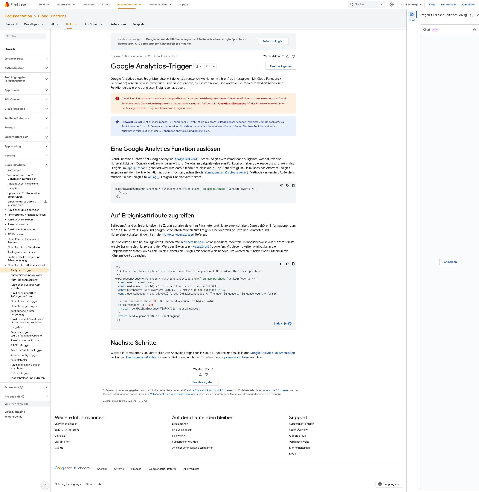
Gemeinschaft (158, 4)
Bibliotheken (62, 441)
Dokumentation (127, 4)
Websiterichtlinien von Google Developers (174, 394)
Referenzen (118, 24)
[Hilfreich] (288, 56)
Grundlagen (31, 24)
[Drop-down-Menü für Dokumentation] (141, 4)
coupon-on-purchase (234, 357)
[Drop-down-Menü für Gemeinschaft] (171, 4)
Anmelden (468, 4)
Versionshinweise (299, 441)
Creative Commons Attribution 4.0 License (208, 390)
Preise (106, 4)
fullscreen (471, 15)
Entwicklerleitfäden (66, 423)
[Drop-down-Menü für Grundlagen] (43, 24)
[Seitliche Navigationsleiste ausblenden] (45, 485)
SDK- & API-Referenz (67, 429)
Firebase (115, 56)
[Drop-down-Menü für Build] (49, 4)
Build (42, 4)
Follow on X (178, 435)
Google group (297, 435)
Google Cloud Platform (162, 468)
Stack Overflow (298, 429)
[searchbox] (25, 36)
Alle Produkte (191, 468)
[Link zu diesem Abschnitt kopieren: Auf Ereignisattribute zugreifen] (198, 216)
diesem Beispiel (194, 242)
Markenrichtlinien (299, 447)
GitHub (59, 447)
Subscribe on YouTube (185, 441)
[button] (22, 58)
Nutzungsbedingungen (69, 484)
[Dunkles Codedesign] (287, 185)
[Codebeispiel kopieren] (293, 185)
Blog (432, 4)
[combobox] (366, 4)
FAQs (292, 453)
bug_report (465, 15)
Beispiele (138, 24)
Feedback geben (281, 66)
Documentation (18, 16)
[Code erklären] (281, 185)
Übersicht (10, 24)
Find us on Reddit (182, 429)
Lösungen (89, 4)
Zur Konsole (448, 4)
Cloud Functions (52, 16)
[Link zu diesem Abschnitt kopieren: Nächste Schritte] (160, 343)
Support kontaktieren (301, 423)
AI (52, 24)
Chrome (119, 468)
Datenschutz (93, 484)
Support (184, 4)
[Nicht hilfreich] (293, 56)
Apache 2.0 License (277, 390)
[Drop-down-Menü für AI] (58, 24)
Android (102, 468)
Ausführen (64, 4)
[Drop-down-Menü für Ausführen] (75, 4)
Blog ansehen (180, 423)
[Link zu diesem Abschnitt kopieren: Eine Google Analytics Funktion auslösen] (224, 149)
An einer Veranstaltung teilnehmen (192, 447)
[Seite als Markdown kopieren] (208, 66)
